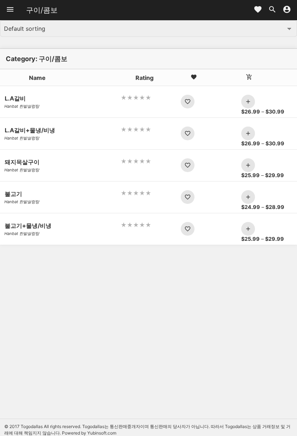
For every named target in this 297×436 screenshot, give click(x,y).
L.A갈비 (15, 98)
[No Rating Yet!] (148, 98)
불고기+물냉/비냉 (28, 225)
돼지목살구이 (22, 162)
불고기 (13, 193)
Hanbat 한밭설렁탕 (21, 106)
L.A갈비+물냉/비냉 (30, 130)
